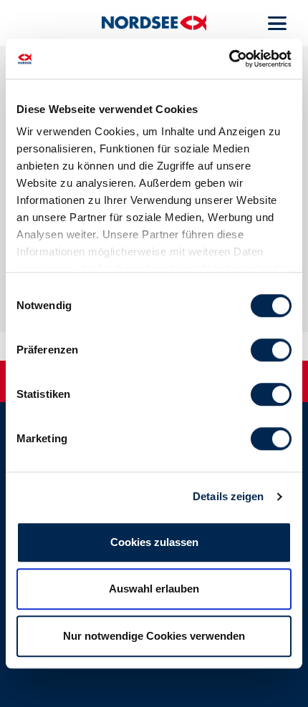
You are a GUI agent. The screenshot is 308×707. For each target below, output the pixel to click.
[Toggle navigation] (277, 22)
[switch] (271, 349)
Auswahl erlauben (154, 588)
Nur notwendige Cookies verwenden (154, 636)
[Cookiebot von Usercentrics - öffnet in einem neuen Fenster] (229, 58)
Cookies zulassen (154, 542)
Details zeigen (228, 496)
